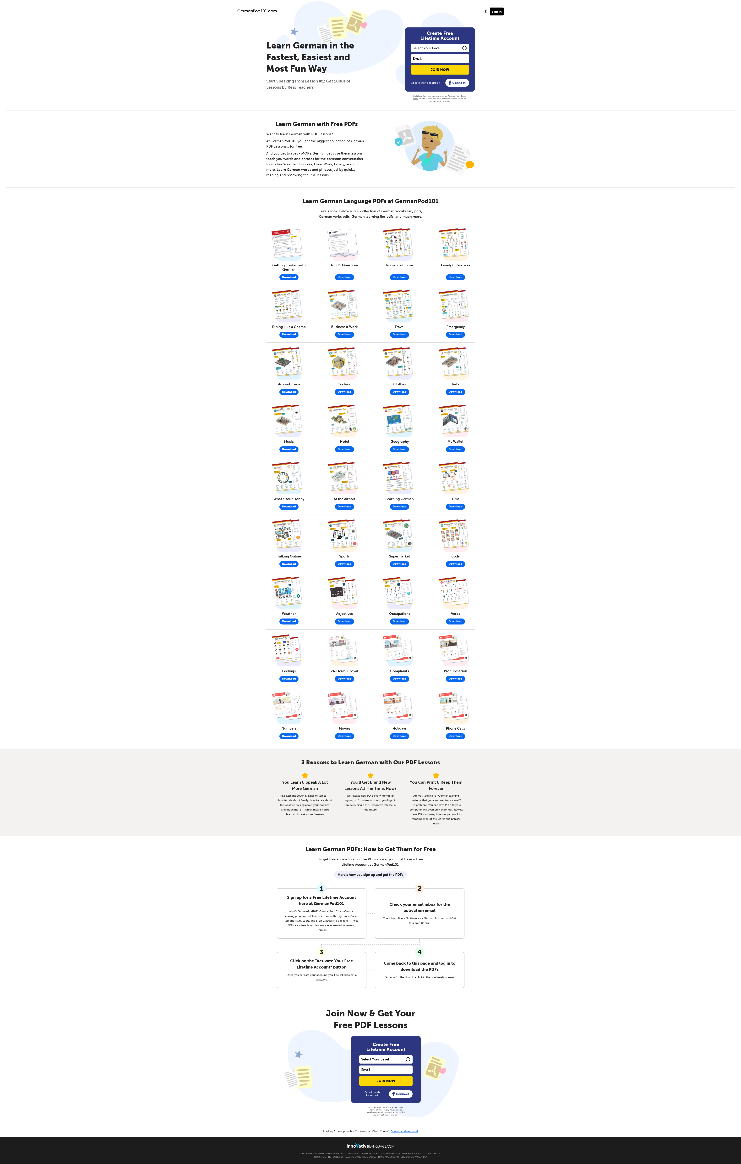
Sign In (497, 12)
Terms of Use (454, 96)
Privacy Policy (389, 1110)
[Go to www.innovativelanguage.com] (370, 1145)
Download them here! (404, 1131)
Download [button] (289, 277)
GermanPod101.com (257, 11)
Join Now (440, 70)
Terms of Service (409, 1157)
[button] (485, 11)
